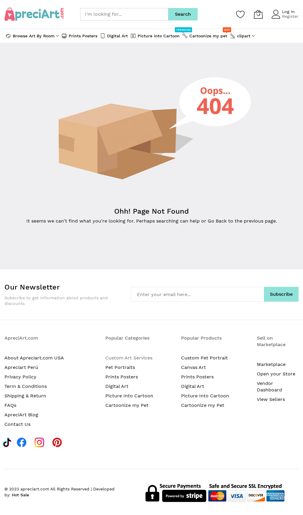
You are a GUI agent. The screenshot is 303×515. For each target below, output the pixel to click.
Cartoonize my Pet (127, 405)
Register (290, 16)
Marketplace (271, 364)
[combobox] (124, 14)
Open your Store (276, 374)
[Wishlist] (240, 14)
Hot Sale (20, 494)
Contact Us (17, 424)
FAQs (10, 405)
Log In (288, 11)
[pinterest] (58, 441)
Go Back (217, 221)
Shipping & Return (25, 396)
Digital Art (116, 386)
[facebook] (23, 441)
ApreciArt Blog (21, 415)
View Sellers (271, 399)
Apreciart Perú (21, 367)
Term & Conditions (25, 386)
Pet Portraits (120, 367)
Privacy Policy (20, 377)
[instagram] (41, 441)
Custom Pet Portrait (204, 358)
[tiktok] (7, 441)
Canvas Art (193, 367)
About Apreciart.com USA (34, 358)
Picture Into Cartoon (129, 396)
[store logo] (34, 14)
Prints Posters (121, 377)
